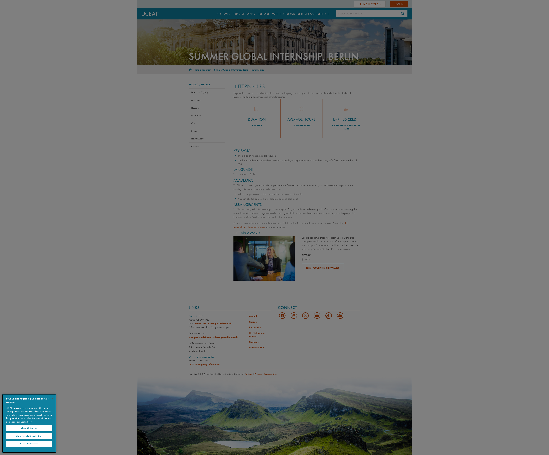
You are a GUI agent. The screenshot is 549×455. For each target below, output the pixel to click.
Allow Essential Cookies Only (29, 436)
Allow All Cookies (29, 428)
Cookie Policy (26, 421)
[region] (29, 423)
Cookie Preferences (29, 444)
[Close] (52, 398)
